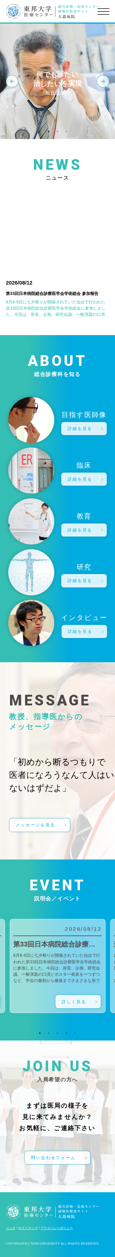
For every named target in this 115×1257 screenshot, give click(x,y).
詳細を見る (80, 428)
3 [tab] (66, 132)
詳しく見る (74, 1001)
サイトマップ (28, 1228)
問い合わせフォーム (53, 1157)
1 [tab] (49, 132)
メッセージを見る (35, 825)
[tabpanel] (58, 966)
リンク (11, 1228)
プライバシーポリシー (56, 1228)
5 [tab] (75, 1033)
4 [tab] (66, 1033)
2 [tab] (57, 132)
